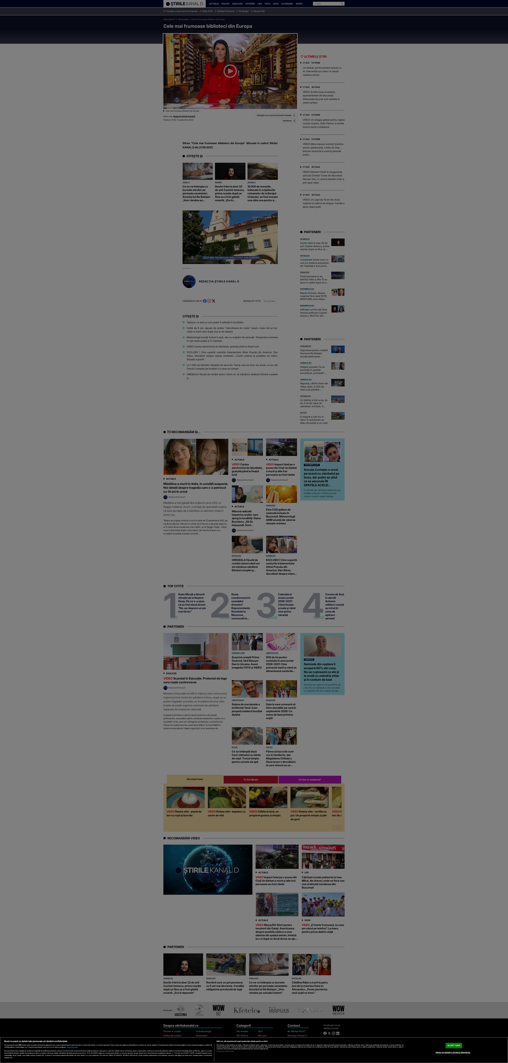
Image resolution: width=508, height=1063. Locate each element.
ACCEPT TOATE (453, 1045)
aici (172, 1053)
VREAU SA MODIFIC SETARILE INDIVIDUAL (453, 1052)
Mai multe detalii (72, 1047)
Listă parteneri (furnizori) (225, 1051)
